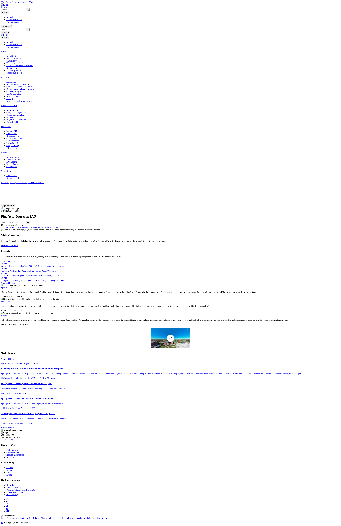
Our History (11, 61)
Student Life (6, 301)
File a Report (11, 148)
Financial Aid (12, 122)
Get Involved (11, 166)
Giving (9, 470)
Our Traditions (12, 141)
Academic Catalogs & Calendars (20, 101)
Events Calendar (13, 178)
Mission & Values (13, 58)
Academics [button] (5, 77)
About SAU (11, 56)
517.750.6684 (7, 440)
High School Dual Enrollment (19, 120)
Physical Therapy (13, 487)
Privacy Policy (46, 518)
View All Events (8, 261)
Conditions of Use (99, 518)
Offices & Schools (14, 73)
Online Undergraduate (15, 115)
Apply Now (28, 2)
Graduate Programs (14, 91)
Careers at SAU (13, 452)
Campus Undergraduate (16, 112)
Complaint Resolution (83, 518)
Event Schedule (13, 159)
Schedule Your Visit (9, 245)
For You (5, 12)
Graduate (10, 117)
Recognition (11, 68)
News (8, 472)
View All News (7, 359)
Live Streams (11, 162)
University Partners (14, 70)
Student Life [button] (6, 126)
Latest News (11, 175)
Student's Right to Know (63, 518)
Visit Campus (6, 2)
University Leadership (15, 63)
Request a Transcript (15, 455)
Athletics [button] (5, 152)
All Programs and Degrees (17, 84)
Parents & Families (14, 19)
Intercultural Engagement (17, 143)
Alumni (9, 17)
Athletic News (12, 157)
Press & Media (12, 22)
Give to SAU (6, 7)
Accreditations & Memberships (19, 65)
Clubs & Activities (14, 138)
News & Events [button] (7, 171)
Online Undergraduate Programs (20, 89)
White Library (12, 494)
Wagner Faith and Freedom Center (20, 490)
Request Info (17, 2)
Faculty (9, 99)
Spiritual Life (11, 133)
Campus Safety (12, 145)
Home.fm (10, 485)
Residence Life (12, 136)
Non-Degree (53, 227)
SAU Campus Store (14, 492)
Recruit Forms (12, 164)
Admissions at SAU (14, 110)
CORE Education (13, 94)
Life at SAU (11, 131)
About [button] (3, 51)
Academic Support (14, 96)
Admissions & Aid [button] (9, 105)
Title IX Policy (34, 518)
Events (9, 475)
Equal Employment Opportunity (14, 518)
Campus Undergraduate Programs (20, 87)
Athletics (5, 315)
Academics (11, 82)
